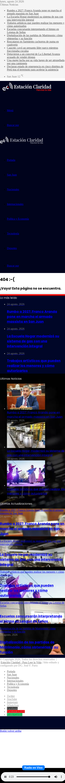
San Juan (12, 174)
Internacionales (15, 204)
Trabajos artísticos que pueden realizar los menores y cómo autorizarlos (27, 590)
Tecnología (13, 233)
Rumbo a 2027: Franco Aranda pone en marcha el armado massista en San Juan (34, 12)
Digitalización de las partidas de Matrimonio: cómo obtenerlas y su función (29, 647)
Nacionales (13, 189)
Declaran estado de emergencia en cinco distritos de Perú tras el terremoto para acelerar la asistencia (35, 68)
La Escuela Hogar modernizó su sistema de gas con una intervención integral (31, 559)
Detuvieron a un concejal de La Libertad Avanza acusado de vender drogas (33, 56)
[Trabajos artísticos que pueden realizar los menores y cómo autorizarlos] (26, 485)
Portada (11, 160)
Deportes (12, 248)
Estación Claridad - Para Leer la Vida (21, 662)
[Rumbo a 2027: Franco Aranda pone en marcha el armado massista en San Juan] (26, 408)
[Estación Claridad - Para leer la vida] (27, 92)
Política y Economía (18, 218)
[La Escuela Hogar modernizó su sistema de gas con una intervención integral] (26, 447)
